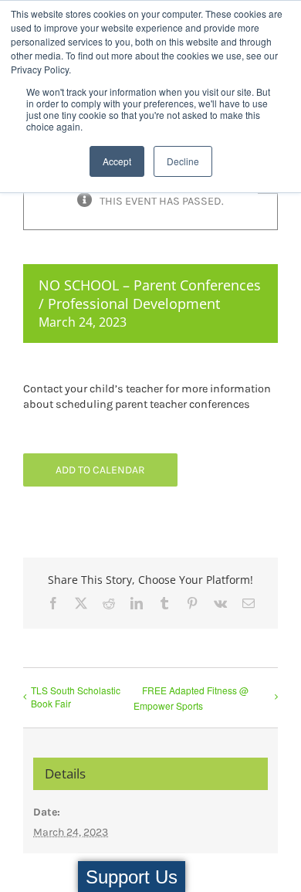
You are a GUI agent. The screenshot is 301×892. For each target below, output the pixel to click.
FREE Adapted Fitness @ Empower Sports (191, 698)
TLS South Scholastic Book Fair (75, 696)
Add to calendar (100, 470)
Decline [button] (183, 161)
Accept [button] (117, 161)
